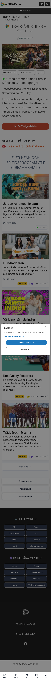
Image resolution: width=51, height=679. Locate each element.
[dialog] (25, 339)
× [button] (45, 327)
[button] (26, 342)
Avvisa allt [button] (26, 349)
